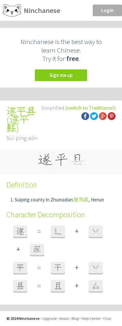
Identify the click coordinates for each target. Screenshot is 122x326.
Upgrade (49, 318)
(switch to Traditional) (90, 107)
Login (107, 10)
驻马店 (81, 200)
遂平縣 (18, 124)
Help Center (91, 318)
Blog (75, 318)
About (64, 318)
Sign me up (61, 75)
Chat (107, 318)
